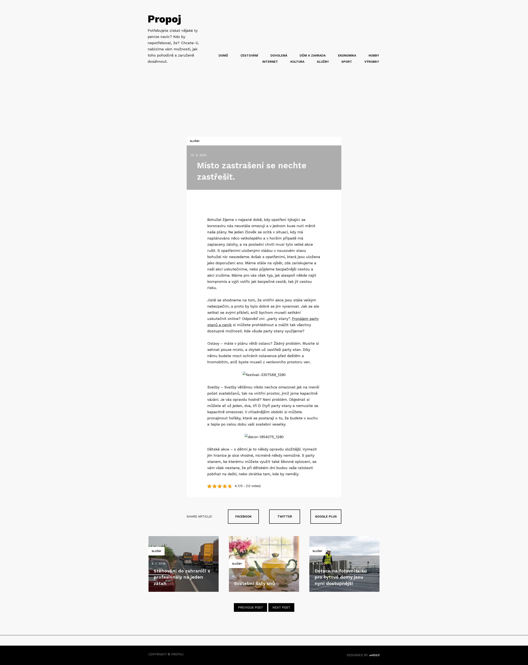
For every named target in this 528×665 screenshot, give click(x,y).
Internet (270, 62)
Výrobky (371, 62)
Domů (223, 55)
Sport (346, 62)
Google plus (326, 516)
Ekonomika (347, 55)
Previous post (250, 607)
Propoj (164, 19)
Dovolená (278, 55)
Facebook (243, 516)
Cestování (249, 55)
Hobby (374, 55)
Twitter (284, 516)
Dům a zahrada (313, 55)
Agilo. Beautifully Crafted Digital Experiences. (374, 656)
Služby (323, 62)
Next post (281, 607)
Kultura (297, 62)
